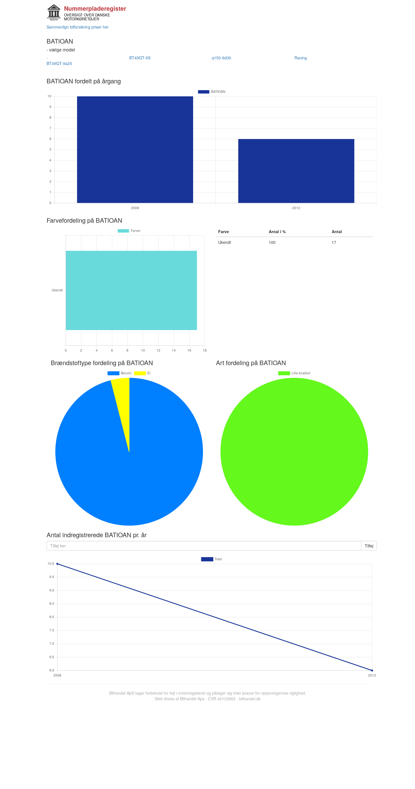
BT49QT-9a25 (59, 63)
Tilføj (369, 546)
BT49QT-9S (139, 57)
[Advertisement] (207, 743)
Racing (300, 57)
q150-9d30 (221, 57)
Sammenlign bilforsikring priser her (78, 27)
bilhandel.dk (250, 698)
